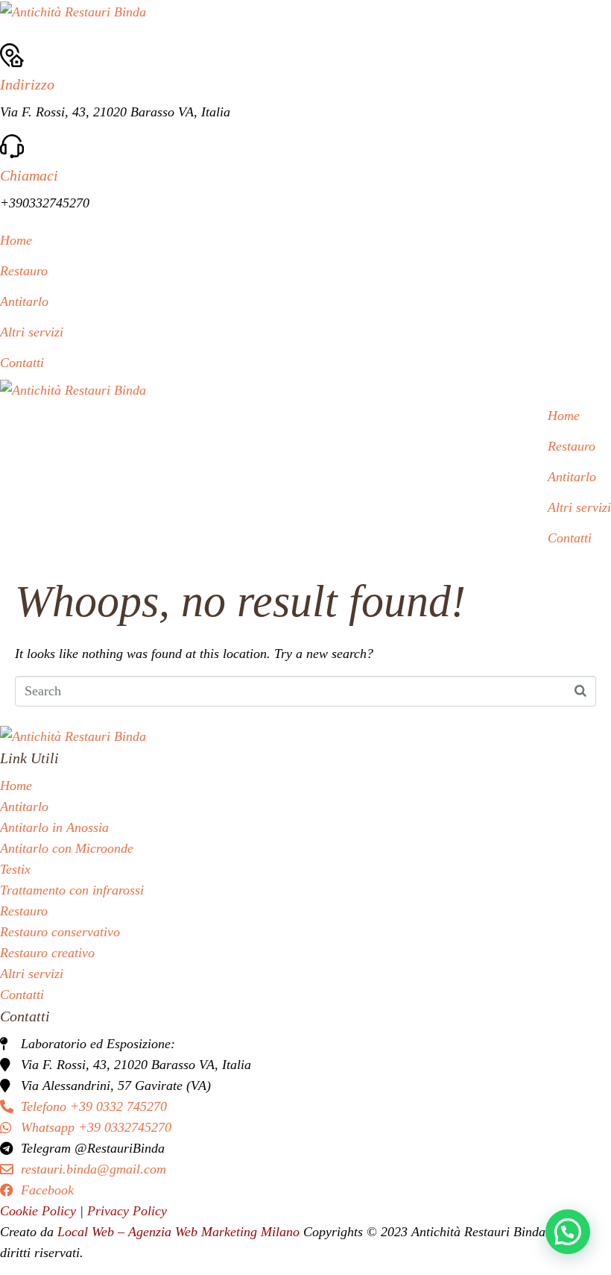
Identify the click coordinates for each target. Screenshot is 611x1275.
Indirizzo (27, 84)
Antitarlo (24, 301)
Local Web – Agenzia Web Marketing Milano (180, 1231)
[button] (567, 1231)
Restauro (24, 270)
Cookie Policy (40, 1210)
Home (16, 240)
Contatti (22, 362)
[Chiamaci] (12, 153)
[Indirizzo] (12, 62)
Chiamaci (29, 175)
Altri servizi (31, 332)
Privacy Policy (127, 1210)
